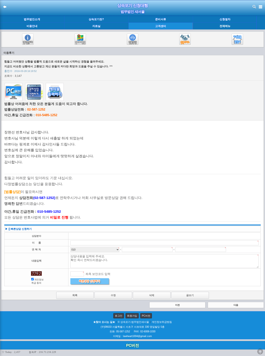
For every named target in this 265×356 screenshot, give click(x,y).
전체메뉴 (225, 26)
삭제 (151, 295)
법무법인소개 (32, 19)
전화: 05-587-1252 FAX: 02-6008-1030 (132, 331)
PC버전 (146, 315)
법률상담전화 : (24, 109)
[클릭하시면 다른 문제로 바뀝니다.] (36, 273)
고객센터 (160, 26)
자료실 (96, 26)
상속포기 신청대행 (132, 5)
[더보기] (260, 23)
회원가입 (132, 315)
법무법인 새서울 (133, 12)
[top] (260, 351)
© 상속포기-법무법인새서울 (133, 322)
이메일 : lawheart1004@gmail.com (132, 336)
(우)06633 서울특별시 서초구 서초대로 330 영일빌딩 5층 (133, 326)
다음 (236, 305)
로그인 (118, 315)
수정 (113, 295)
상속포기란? (96, 19)
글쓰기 (190, 295)
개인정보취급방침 (162, 322)
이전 (177, 305)
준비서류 (160, 19)
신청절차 (225, 19)
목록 (74, 295)
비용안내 (32, 26)
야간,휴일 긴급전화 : (30, 115)
